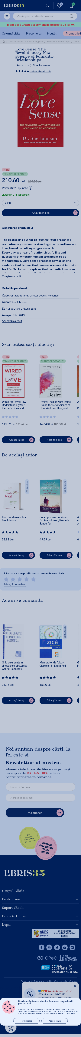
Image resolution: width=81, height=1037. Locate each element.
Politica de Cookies (68, 1013)
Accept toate (55, 1021)
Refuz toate (26, 1021)
